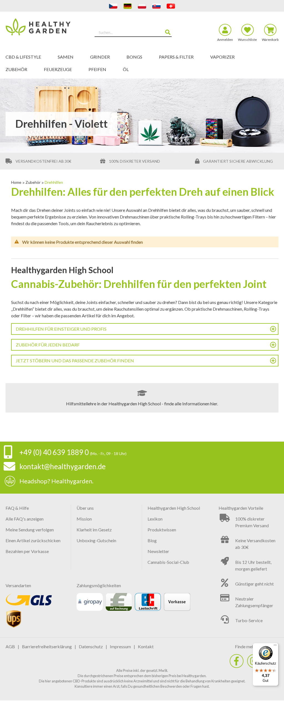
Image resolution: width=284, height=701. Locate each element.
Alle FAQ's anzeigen (25, 518)
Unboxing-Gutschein (96, 540)
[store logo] (40, 30)
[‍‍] (237, 661)
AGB (10, 646)
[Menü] (275, 646)
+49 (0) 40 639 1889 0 (54, 452)
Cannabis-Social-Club (168, 562)
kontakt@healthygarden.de (62, 466)
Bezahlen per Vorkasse (27, 551)
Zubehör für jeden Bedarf (48, 344)
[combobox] (133, 32)
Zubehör (33, 182)
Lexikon (155, 518)
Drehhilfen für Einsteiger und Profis (61, 328)
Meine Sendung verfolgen (30, 529)
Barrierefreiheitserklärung (47, 646)
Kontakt (146, 646)
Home (16, 182)
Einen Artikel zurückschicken (33, 540)
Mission (84, 518)
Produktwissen (162, 529)
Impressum (120, 646)
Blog (152, 540)
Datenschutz (91, 646)
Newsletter (158, 551)
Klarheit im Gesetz (94, 529)
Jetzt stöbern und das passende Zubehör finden (75, 360)
